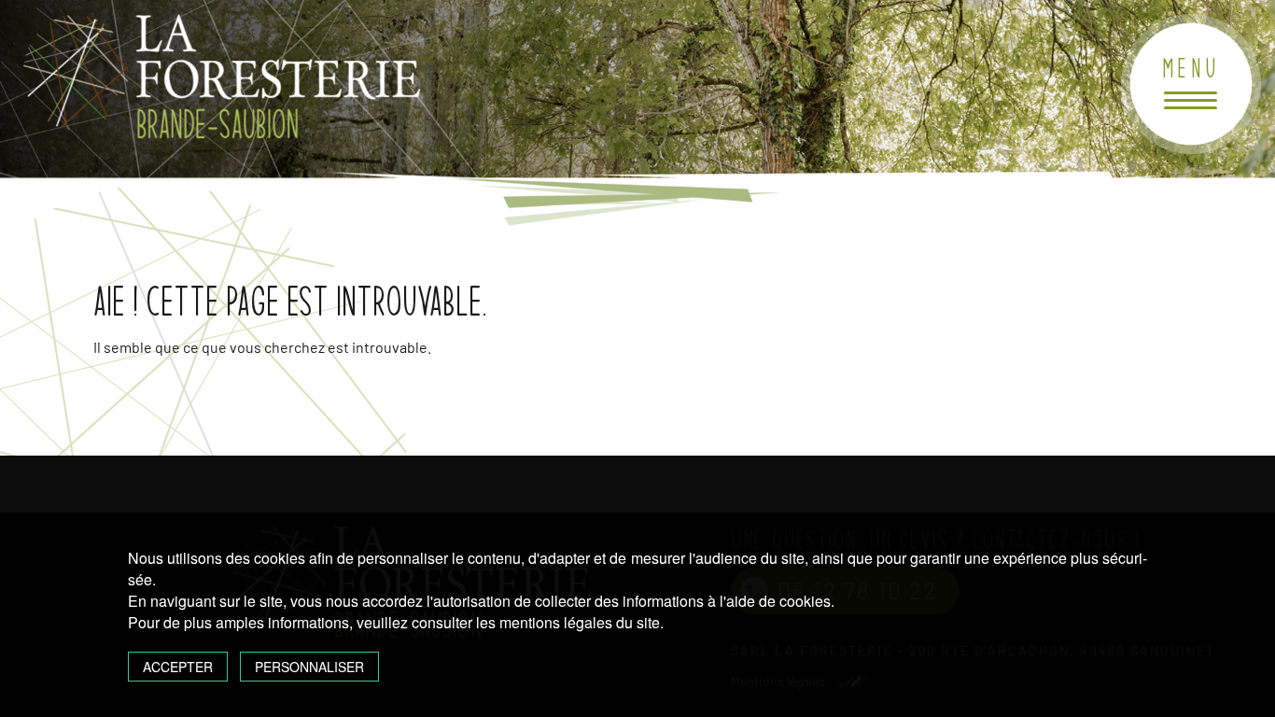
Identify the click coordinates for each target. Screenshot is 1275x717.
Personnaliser (309, 666)
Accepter (178, 666)
